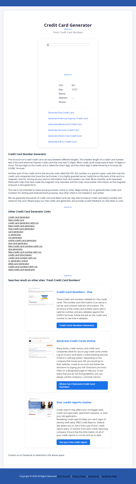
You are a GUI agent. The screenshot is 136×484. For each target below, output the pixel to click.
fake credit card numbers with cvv (25, 246)
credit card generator (19, 217)
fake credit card (16, 220)
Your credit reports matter (74, 402)
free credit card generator (21, 228)
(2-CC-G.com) (63, 476)
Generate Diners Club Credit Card (65, 135)
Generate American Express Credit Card (68, 118)
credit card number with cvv (22, 257)
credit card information (20, 255)
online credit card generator (22, 240)
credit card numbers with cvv (22, 266)
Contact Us (93, 476)
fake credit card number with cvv (24, 252)
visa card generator (18, 243)
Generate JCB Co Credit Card (62, 141)
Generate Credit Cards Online (76, 341)
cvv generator (15, 237)
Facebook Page (109, 476)
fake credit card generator (21, 225)
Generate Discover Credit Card (63, 130)
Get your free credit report (73, 442)
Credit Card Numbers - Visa (74, 292)
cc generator (14, 234)
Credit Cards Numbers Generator (77, 325)
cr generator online (18, 260)
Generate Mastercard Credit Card (65, 124)
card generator (16, 231)
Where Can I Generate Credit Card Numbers (77, 385)
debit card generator (18, 263)
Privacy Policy (79, 476)
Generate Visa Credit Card (61, 112)
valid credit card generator (21, 269)
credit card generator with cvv (23, 222)
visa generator (15, 249)
